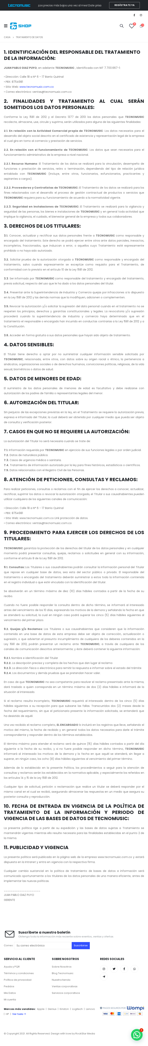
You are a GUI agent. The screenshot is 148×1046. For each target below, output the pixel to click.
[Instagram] (141, 15)
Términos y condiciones (19, 973)
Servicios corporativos (66, 993)
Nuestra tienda (61, 980)
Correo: (9, 945)
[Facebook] (134, 15)
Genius (52, 1009)
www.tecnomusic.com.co (36, 87)
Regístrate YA (124, 5)
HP (7, 1014)
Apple (41, 1009)
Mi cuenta (10, 999)
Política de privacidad (17, 980)
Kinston (64, 1009)
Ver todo (17, 1014)
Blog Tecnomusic (62, 973)
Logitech (77, 1009)
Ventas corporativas (64, 986)
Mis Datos (10, 993)
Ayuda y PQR (12, 967)
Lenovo (90, 1009)
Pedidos (9, 986)
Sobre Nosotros (61, 967)
